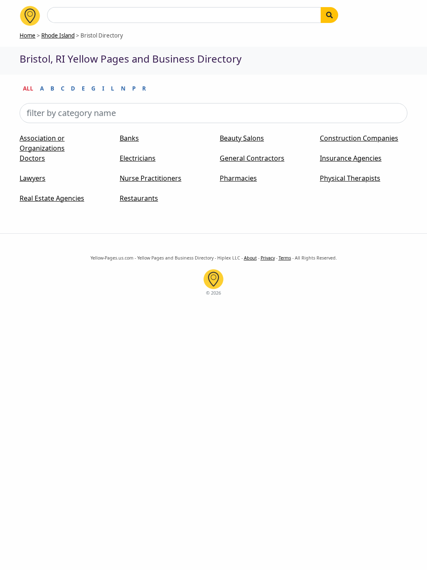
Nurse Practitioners (150, 178)
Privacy (268, 258)
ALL (28, 88)
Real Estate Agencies (52, 198)
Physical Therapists (350, 178)
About (250, 258)
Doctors (32, 158)
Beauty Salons (242, 138)
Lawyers (32, 178)
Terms (285, 258)
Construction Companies (359, 138)
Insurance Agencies (351, 158)
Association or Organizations (42, 143)
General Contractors (252, 158)
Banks (129, 138)
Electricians (138, 158)
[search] (329, 15)
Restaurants (139, 198)
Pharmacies (238, 178)
